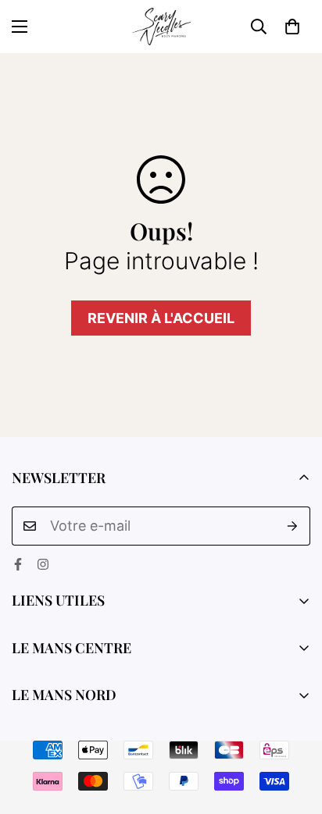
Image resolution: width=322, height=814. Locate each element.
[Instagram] (43, 564)
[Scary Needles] (161, 26)
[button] (292, 26)
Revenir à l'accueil (161, 318)
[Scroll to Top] (293, 731)
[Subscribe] (292, 526)
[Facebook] (18, 564)
